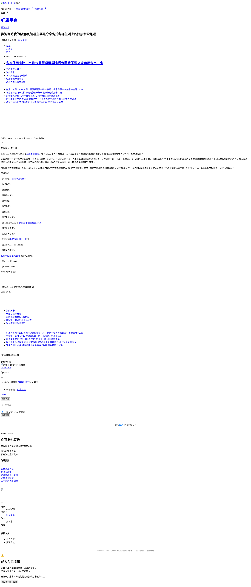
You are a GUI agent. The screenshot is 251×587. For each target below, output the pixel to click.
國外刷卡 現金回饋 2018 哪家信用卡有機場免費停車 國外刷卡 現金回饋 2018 (41, 99)
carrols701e (6, 367)
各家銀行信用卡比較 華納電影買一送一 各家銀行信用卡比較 (34, 92)
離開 (15, 582)
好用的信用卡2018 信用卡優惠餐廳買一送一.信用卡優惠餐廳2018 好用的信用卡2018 (44, 89)
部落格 (9, 49)
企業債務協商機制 (9, 475)
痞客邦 (21, 382)
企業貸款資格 (7, 469)
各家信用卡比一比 (18, 239)
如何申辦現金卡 (19, 179)
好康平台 (9, 20)
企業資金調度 (7, 478)
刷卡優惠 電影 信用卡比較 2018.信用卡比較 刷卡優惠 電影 (33, 96)
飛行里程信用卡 (13, 69)
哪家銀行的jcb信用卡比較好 (19, 320)
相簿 (8, 46)
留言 (27, 382)
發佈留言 (5, 415)
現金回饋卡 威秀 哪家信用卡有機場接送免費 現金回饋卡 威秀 (34, 102)
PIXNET (106, 551)
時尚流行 (21, 389)
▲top (3, 394)
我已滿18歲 (6, 582)
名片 (8, 52)
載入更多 (5, 399)
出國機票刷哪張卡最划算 (17, 317)
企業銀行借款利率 (9, 481)
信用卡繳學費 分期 (15, 79)
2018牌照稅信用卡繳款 (16, 76)
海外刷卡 (10, 72)
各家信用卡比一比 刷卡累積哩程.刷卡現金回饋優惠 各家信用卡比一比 (54, 63)
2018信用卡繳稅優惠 (15, 82)
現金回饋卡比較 (13, 314)
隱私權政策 (140, 551)
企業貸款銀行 (7, 472)
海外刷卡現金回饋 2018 (30, 223)
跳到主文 (5, 27)
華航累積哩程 (32, 154)
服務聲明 (150, 551)
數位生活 (22, 40)
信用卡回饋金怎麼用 (10, 256)
